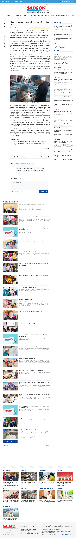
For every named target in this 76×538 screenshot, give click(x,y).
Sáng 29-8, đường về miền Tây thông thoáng (62, 53)
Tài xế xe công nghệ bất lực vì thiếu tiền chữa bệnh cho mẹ (32, 346)
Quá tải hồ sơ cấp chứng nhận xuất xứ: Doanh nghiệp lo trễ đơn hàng (63, 124)
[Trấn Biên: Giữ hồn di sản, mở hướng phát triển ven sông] (11, 512)
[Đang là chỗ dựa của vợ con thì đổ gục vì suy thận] (10, 315)
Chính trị (8, 15)
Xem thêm (9, 441)
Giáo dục (35, 15)
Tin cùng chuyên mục (11, 202)
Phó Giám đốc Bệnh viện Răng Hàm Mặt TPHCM (25, 166)
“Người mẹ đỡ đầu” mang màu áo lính (27, 287)
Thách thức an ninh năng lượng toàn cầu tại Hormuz (63, 160)
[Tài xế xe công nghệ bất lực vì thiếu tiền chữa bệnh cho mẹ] (10, 351)
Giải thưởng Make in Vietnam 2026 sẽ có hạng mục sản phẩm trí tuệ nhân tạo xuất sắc (47, 502)
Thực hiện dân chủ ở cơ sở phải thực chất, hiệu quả (62, 43)
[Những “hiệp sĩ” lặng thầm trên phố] (10, 362)
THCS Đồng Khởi (27, 170)
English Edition (25, 4)
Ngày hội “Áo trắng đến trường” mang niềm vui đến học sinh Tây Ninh (34, 383)
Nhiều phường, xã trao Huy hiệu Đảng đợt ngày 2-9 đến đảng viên (62, 46)
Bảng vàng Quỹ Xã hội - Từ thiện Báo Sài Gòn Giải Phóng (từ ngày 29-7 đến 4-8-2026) (34, 406)
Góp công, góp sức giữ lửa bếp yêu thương (28, 251)
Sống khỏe (41, 15)
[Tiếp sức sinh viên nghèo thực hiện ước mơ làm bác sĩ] (10, 208)
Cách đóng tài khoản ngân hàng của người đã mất (63, 101)
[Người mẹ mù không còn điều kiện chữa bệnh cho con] (10, 374)
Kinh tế (24, 15)
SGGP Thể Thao (32, 4)
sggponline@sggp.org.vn (9, 534)
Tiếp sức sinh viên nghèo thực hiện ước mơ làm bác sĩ (31, 204)
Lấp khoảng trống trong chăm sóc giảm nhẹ (64, 501)
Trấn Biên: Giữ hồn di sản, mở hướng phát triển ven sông (10, 519)
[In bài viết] (4, 36)
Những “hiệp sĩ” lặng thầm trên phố (27, 358)
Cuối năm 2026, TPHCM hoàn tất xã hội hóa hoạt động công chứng (63, 80)
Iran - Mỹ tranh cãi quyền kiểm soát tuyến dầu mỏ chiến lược (62, 152)
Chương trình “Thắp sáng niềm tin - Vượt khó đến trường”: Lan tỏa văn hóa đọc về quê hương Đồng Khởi (29, 144)
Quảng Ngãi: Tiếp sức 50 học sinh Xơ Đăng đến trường (31, 418)
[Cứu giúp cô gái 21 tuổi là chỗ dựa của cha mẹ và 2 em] (10, 434)
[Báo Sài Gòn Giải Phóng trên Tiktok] (64, 1)
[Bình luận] (4, 43)
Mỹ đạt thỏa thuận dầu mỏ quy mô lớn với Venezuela (62, 156)
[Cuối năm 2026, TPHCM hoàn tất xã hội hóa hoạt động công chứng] (47, 476)
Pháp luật (18, 15)
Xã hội (13, 15)
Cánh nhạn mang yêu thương (25, 299)
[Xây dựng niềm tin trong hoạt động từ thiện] (10, 327)
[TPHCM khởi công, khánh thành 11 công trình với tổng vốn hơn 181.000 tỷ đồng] (65, 476)
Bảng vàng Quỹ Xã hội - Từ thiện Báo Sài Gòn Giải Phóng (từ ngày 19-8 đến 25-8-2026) (34, 228)
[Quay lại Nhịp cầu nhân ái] (4, 46)
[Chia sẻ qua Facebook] (4, 26)
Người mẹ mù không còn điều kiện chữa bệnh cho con (31, 370)
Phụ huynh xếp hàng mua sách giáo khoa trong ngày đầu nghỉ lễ (28, 501)
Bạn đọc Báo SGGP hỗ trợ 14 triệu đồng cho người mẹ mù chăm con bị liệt (33, 216)
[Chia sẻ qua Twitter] (4, 30)
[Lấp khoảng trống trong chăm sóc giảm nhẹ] (65, 494)
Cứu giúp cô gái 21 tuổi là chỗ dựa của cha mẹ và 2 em (31, 429)
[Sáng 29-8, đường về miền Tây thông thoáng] (29, 476)
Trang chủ (4, 15)
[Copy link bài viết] (4, 40)
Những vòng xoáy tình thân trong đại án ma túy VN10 (63, 93)
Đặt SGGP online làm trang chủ (67, 534)
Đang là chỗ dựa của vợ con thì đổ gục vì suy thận (30, 311)
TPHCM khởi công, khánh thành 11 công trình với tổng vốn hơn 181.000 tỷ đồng (63, 73)
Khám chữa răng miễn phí (21, 163)
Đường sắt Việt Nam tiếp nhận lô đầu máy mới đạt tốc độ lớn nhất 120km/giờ (62, 62)
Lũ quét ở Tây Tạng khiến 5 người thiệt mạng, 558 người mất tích (63, 142)
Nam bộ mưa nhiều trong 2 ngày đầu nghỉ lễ (63, 69)
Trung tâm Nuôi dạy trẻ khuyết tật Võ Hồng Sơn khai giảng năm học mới (33, 276)
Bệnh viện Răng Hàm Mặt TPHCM (37, 170)
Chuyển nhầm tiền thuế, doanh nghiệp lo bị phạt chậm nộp (63, 131)
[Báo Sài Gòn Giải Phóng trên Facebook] (61, 1)
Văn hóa (47, 15)
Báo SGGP (18, 173)
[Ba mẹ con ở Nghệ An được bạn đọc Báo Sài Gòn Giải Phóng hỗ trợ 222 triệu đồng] (10, 267)
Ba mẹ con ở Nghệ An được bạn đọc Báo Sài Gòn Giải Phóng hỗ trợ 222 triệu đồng (34, 264)
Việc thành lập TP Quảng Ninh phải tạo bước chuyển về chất (63, 39)
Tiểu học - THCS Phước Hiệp (38, 168)
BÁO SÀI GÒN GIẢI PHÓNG (38, 9)
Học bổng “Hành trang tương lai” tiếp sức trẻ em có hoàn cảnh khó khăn (34, 395)
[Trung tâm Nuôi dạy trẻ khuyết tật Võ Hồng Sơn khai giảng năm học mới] (10, 279)
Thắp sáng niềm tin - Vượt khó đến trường (24, 168)
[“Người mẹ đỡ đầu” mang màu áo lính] (10, 291)
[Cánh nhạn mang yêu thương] (10, 303)
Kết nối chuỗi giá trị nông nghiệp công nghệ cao (63, 135)
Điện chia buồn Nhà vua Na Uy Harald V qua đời (63, 35)
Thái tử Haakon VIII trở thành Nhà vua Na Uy (63, 149)
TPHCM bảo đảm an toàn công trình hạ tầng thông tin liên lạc (63, 66)
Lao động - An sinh (60, 15)
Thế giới (30, 15)
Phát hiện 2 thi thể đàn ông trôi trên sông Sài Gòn (63, 105)
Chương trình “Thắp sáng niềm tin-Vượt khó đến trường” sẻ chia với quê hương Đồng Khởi (29, 141)
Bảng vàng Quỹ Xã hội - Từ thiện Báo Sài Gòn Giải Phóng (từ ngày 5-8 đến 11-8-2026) (34, 335)
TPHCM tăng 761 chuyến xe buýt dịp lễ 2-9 (62, 127)
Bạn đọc (52, 15)
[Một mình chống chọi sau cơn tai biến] (10, 244)
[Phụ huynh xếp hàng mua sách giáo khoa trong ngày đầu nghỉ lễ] (29, 494)
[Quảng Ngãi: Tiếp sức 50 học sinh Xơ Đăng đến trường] (10, 422)
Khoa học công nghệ (46, 488)
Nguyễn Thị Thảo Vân (31, 163)
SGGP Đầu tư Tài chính (40, 4)
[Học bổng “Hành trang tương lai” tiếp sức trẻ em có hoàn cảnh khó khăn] (10, 398)
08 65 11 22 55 (7, 532)
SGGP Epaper (51, 4)
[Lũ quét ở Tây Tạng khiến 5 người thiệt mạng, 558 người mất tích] (11, 494)
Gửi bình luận (44, 191)
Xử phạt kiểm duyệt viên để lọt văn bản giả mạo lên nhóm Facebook (62, 97)
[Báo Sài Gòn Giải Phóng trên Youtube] (62, 1)
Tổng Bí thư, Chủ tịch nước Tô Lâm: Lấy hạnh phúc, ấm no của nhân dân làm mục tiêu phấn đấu (63, 26)
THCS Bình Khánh (19, 170)
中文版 (47, 4)
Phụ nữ (67, 15)
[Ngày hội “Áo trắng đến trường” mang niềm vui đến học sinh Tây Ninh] (10, 386)
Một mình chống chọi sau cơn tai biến (27, 240)
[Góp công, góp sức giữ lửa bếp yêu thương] (10, 256)
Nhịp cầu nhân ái (14, 18)
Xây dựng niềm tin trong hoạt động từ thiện (29, 323)
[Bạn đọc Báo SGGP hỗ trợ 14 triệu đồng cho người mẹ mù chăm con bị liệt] (10, 220)
